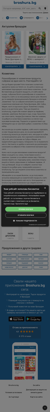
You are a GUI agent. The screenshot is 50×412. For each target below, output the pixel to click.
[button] (25, 220)
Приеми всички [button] (26, 209)
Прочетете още (21, 204)
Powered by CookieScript (37, 225)
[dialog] (25, 206)
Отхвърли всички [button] (26, 215)
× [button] (45, 188)
